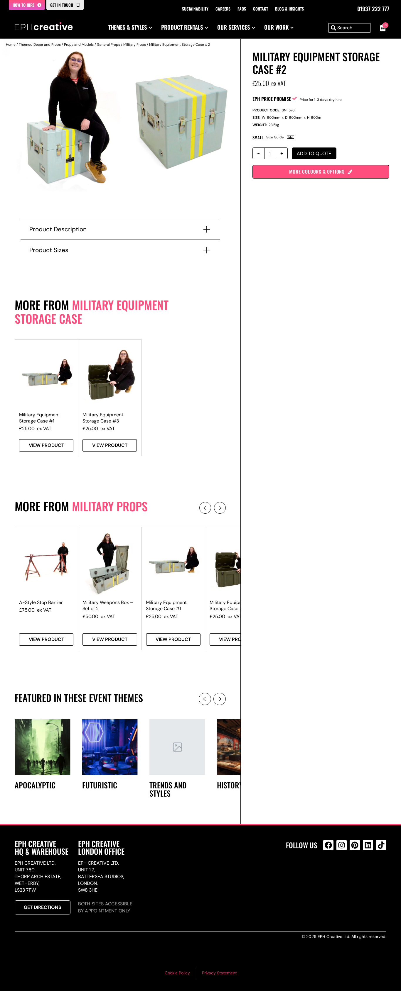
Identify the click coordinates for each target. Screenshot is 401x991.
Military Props (134, 44)
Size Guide (275, 137)
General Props (108, 44)
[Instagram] (341, 845)
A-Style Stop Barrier (41, 602)
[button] (205, 508)
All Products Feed (329, 870)
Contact (260, 9)
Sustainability (195, 9)
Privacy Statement (219, 972)
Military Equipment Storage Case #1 (39, 418)
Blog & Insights (289, 9)
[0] (381, 27)
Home (11, 44)
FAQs (241, 9)
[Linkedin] (368, 845)
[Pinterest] (355, 845)
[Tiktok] (381, 845)
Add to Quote (314, 153)
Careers (222, 9)
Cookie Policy (177, 972)
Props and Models (79, 44)
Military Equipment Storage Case (92, 311)
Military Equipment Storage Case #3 (102, 418)
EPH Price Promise (271, 98)
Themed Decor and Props (40, 44)
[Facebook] (328, 845)
